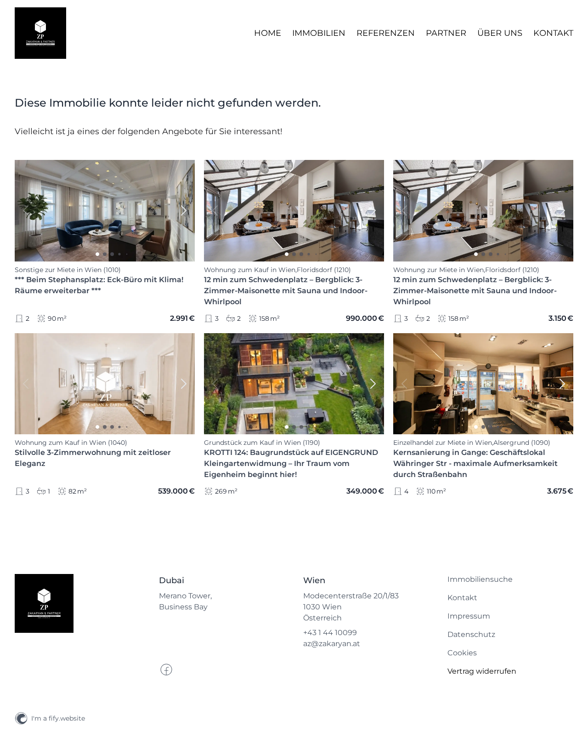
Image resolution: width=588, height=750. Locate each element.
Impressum (468, 616)
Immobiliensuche (480, 579)
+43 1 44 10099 (330, 632)
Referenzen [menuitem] (385, 33)
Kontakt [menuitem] (553, 33)
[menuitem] (510, 579)
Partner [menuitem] (446, 33)
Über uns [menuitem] (499, 33)
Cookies (462, 652)
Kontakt (462, 597)
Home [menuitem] (267, 33)
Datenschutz (471, 634)
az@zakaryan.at (331, 643)
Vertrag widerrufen (481, 671)
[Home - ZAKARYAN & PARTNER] (40, 33)
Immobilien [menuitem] (318, 33)
